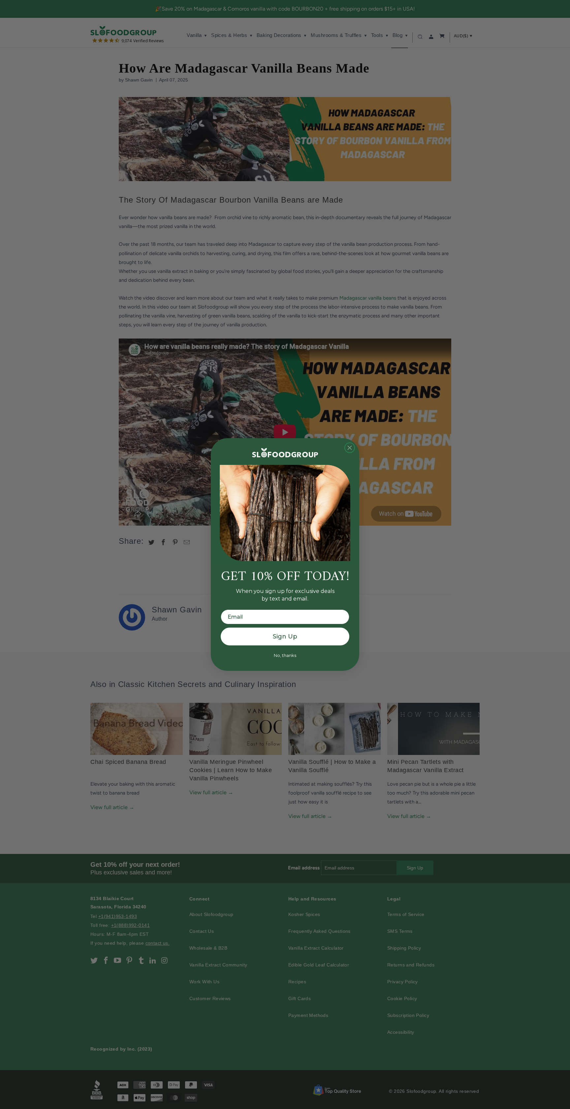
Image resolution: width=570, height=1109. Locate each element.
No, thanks (285, 655)
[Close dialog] (349, 447)
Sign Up (285, 636)
